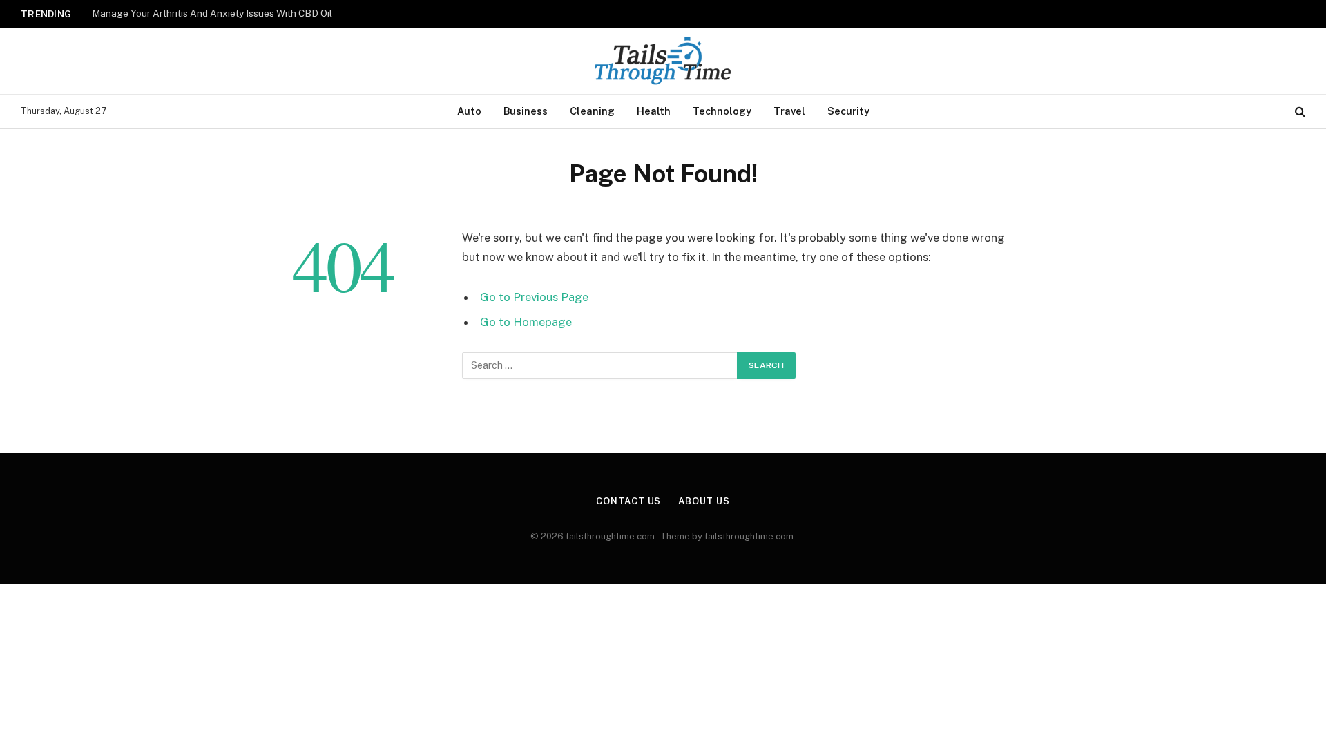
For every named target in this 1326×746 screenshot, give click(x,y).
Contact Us (628, 501)
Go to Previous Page (534, 297)
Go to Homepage (526, 322)
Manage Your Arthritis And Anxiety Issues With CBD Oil (212, 13)
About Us (703, 501)
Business (525, 111)
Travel (789, 111)
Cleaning (592, 111)
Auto (469, 111)
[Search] (1298, 111)
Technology (722, 111)
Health (654, 111)
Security (848, 111)
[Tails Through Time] (663, 61)
